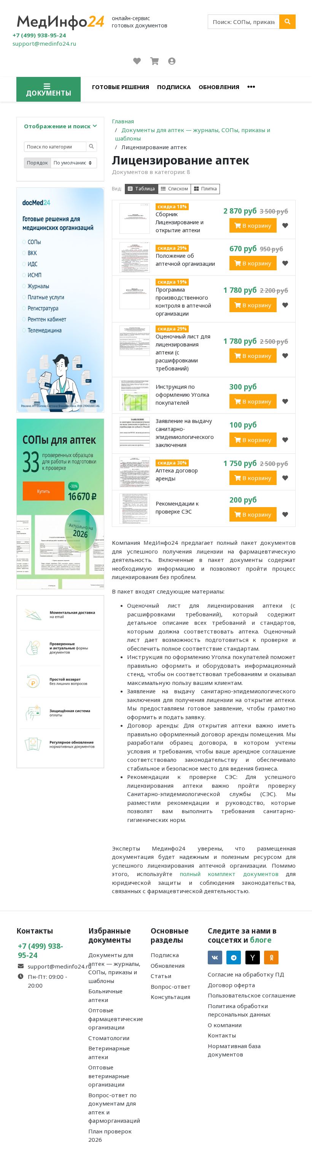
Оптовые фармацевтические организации (115, 1018)
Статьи (161, 976)
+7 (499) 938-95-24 (39, 35)
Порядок (37, 163)
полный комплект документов (229, 874)
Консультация (170, 997)
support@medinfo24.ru (44, 43)
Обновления (219, 87)
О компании (225, 1025)
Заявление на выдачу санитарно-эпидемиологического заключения (185, 432)
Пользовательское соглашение (252, 995)
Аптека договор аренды (177, 474)
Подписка (174, 87)
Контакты (222, 1035)
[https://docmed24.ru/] (60, 299)
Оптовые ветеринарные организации (108, 1075)
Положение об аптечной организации (185, 259)
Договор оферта (231, 985)
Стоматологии (108, 1038)
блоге (261, 940)
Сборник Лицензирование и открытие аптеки (180, 222)
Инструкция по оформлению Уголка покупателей (182, 394)
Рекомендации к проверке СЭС (177, 507)
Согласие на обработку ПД (246, 974)
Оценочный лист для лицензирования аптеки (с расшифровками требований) (183, 352)
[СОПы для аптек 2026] (60, 503)
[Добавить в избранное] (285, 225)
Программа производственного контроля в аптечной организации (183, 301)
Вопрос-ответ (171, 986)
